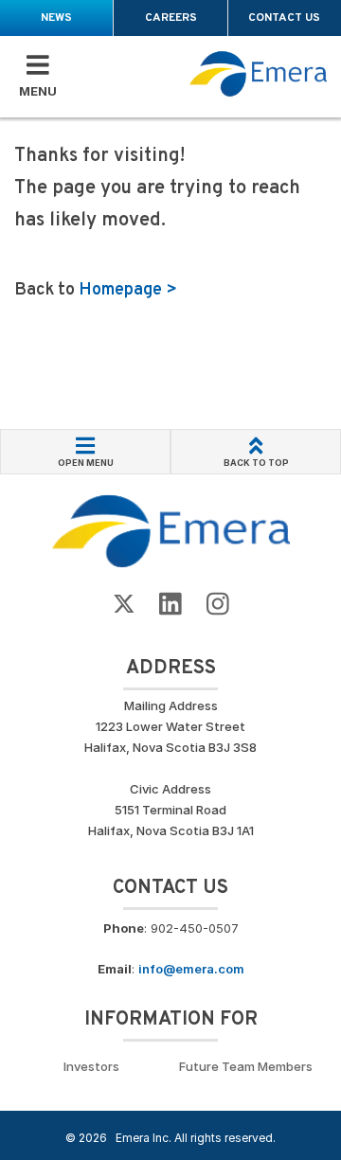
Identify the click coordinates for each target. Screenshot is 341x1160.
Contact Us (284, 18)
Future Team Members (246, 1066)
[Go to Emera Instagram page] (218, 604)
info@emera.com (191, 968)
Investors (91, 1066)
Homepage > (128, 290)
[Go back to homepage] (258, 74)
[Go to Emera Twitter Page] (124, 604)
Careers (171, 18)
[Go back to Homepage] (171, 530)
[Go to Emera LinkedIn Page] (170, 604)
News (56, 18)
